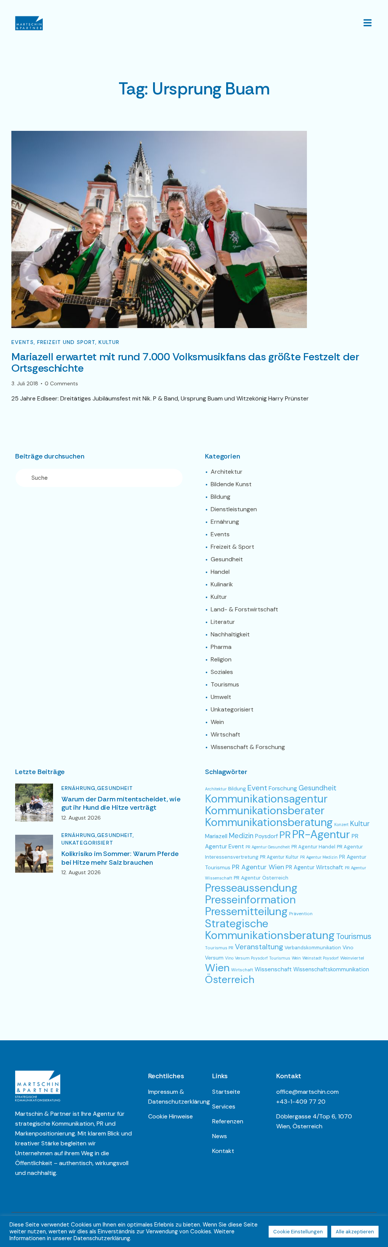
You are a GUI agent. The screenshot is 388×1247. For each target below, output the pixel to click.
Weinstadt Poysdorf (320, 958)
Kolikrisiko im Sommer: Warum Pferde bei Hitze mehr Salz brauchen (120, 858)
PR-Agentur (321, 834)
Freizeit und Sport (66, 342)
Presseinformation (250, 899)
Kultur (109, 342)
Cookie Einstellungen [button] (298, 1231)
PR (285, 835)
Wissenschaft (273, 969)
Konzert (341, 824)
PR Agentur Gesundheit (268, 847)
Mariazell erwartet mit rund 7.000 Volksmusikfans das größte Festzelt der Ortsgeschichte (185, 362)
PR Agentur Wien (258, 867)
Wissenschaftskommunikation (331, 969)
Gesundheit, (115, 835)
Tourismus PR (219, 947)
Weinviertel (352, 958)
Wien (217, 968)
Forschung (283, 788)
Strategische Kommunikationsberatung (270, 929)
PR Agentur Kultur (279, 857)
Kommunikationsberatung (269, 822)
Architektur (216, 789)
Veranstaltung (259, 947)
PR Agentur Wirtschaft (314, 867)
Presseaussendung (251, 888)
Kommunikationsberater (265, 810)
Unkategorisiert (87, 842)
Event (257, 788)
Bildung (237, 788)
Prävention (301, 914)
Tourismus (353, 936)
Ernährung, (79, 788)
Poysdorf (266, 836)
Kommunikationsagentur (266, 799)
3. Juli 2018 (24, 383)
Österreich (229, 979)
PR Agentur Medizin (319, 857)
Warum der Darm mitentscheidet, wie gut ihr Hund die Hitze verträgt (121, 803)
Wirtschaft (242, 969)
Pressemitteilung (246, 911)
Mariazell (216, 836)
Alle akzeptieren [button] (355, 1231)
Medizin (241, 835)
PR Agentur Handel (313, 846)
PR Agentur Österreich (261, 878)
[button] (367, 22)
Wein (296, 958)
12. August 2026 (81, 817)
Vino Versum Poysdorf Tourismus (257, 958)
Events (22, 342)
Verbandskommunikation (313, 947)
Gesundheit (115, 788)
